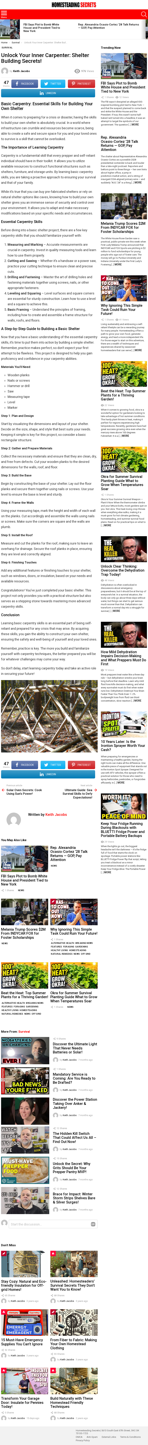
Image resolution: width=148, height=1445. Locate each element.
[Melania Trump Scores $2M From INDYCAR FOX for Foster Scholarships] (24, 912)
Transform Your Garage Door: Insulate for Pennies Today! (22, 1402)
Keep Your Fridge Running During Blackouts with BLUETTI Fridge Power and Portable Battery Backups (123, 829)
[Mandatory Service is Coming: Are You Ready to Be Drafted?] (25, 1080)
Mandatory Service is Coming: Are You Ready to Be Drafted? (74, 1078)
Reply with (93, 1224)
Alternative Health (62, 943)
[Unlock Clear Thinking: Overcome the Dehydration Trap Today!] (124, 549)
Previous (2, 29)
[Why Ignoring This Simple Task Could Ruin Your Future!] (73, 912)
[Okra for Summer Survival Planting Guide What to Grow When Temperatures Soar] (73, 975)
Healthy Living (59, 950)
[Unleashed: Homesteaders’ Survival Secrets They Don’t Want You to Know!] (73, 1264)
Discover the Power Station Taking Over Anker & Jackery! (75, 1103)
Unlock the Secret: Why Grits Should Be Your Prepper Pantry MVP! (71, 1168)
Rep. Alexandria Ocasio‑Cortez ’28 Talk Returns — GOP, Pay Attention (69, 853)
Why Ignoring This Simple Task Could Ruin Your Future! (73, 931)
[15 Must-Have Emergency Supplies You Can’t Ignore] (24, 1322)
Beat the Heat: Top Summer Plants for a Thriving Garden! (24, 995)
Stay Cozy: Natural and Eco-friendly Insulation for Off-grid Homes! (24, 1285)
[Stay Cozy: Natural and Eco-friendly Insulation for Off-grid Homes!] (24, 1264)
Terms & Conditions (130, 1437)
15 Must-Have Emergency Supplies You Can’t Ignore (22, 1342)
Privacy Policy (83, 1440)
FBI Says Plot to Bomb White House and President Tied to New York (41, 28)
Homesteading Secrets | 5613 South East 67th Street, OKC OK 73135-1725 (107, 1432)
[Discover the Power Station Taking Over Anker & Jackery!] (25, 1111)
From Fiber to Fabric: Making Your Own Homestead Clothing (73, 1344)
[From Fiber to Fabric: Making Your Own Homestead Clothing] (73, 1322)
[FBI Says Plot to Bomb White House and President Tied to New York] (10, 29)
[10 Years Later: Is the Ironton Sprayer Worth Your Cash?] (124, 724)
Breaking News (84, 943)
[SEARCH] (144, 14)
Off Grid (85, 954)
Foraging (68, 946)
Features (56, 946)
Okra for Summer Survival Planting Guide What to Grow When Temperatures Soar (73, 997)
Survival (24, 1031)
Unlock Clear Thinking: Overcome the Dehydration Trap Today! (122, 570)
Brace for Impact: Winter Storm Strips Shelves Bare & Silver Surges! (74, 1198)
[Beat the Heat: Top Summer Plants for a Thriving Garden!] (24, 975)
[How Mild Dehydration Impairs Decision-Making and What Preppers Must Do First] (124, 635)
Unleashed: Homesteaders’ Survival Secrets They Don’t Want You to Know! (72, 1285)
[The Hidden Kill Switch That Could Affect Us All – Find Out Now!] (25, 1140)
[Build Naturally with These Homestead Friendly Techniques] (73, 1381)
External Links (109, 1437)
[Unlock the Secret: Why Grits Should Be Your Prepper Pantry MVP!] (25, 1170)
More (135, 124)
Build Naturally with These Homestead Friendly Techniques (71, 1402)
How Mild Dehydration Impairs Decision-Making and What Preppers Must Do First (123, 658)
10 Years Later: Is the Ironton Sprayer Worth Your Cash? (123, 745)
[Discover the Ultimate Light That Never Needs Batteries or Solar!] (25, 1050)
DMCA (79, 1437)
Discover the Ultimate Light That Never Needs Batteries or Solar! (75, 1048)
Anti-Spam (92, 1437)
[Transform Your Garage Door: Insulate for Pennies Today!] (24, 1381)
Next (146, 29)
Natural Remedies (62, 954)
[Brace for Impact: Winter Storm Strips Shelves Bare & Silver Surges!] (25, 1200)
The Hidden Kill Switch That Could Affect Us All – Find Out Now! (74, 1137)
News (21, 890)
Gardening (81, 946)
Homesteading (77, 950)
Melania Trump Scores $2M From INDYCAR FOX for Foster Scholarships (23, 933)
